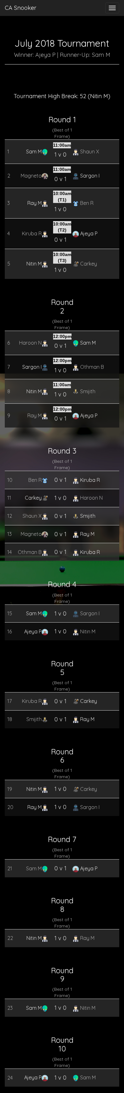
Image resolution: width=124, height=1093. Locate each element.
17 (8, 701)
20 (8, 807)
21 (8, 868)
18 (8, 719)
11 (8, 498)
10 (8, 480)
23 (8, 1008)
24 (8, 1078)
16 (8, 631)
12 (8, 516)
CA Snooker (20, 7)
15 (8, 613)
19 (8, 789)
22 (8, 938)
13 (8, 534)
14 (8, 552)
